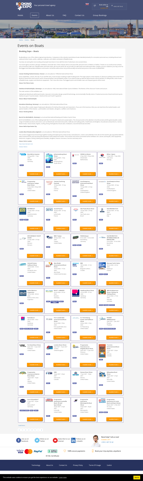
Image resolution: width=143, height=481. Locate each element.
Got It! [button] (137, 477)
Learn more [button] (63, 477)
